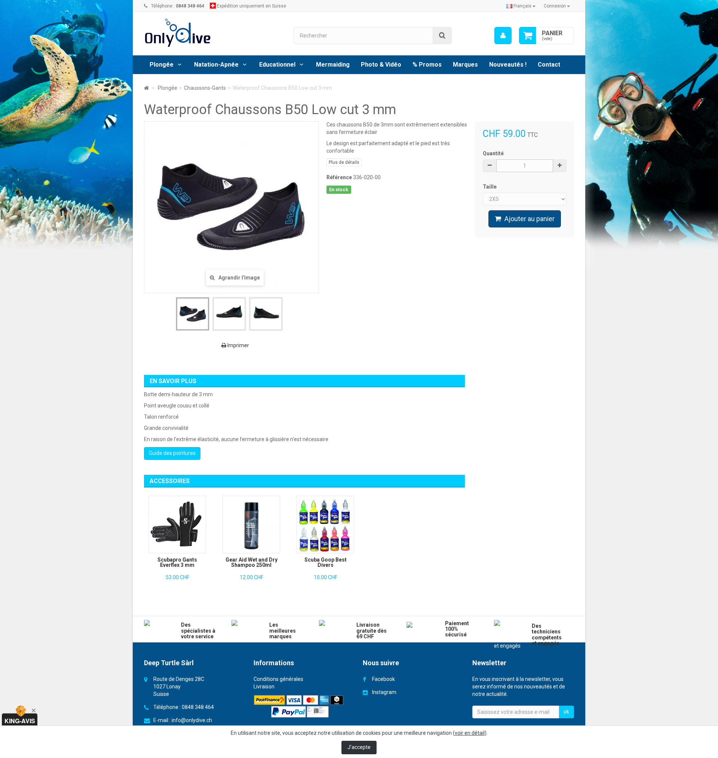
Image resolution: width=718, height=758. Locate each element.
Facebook (383, 679)
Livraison (264, 687)
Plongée (162, 64)
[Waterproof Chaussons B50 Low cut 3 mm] (192, 313)
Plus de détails (344, 162)
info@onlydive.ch (192, 720)
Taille (490, 187)
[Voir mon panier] (527, 35)
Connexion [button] (555, 6)
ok (566, 712)
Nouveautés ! (508, 64)
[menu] (503, 35)
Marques (465, 64)
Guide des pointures (172, 453)
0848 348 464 (198, 707)
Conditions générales (278, 679)
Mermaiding (333, 64)
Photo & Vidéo (381, 64)
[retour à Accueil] (146, 88)
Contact (549, 64)
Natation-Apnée (216, 64)
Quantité (493, 153)
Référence (339, 177)
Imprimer (237, 345)
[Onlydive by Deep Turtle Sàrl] (213, 33)
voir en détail (470, 733)
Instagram (384, 692)
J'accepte (359, 747)
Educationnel (277, 64)
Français (522, 6)
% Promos (427, 64)
